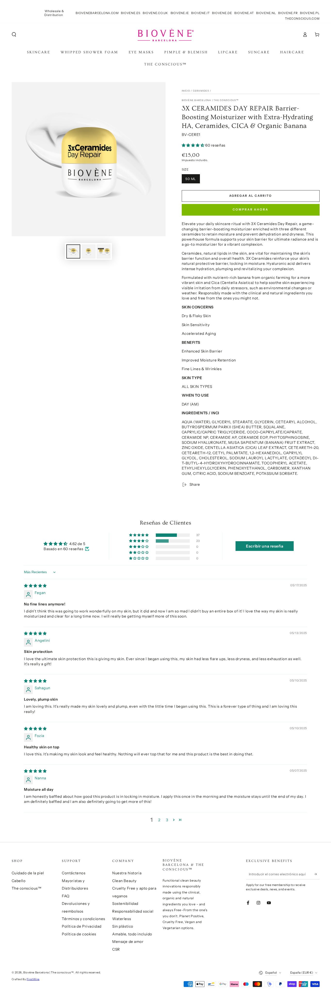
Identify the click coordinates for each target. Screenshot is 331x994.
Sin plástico (122, 926)
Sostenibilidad (125, 903)
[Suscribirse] (317, 874)
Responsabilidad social (133, 911)
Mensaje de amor (128, 941)
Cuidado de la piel (28, 873)
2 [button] (159, 820)
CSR (116, 949)
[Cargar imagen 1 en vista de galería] (73, 251)
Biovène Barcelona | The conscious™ (210, 100)
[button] (14, 34)
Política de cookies (79, 934)
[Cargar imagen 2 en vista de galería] (88, 251)
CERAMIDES (201, 90)
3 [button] (167, 820)
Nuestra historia (127, 873)
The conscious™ (27, 888)
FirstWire (33, 979)
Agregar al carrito (250, 195)
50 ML (190, 179)
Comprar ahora (250, 209)
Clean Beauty (124, 880)
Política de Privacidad (82, 926)
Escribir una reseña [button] (264, 546)
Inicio (186, 90)
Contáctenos (73, 873)
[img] (35, 585)
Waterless (121, 918)
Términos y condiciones (83, 918)
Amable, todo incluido (132, 934)
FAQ (66, 896)
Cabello (19, 880)
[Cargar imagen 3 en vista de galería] (103, 251)
